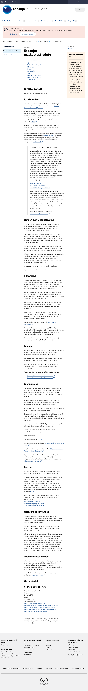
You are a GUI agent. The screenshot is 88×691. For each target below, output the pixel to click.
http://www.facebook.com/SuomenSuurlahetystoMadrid (41, 605)
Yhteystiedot (31, 79)
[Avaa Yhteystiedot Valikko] (76, 21)
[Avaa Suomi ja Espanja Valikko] (52, 21)
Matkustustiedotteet (10, 51)
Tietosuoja (39, 668)
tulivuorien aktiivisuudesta (32, 461)
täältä (33, 122)
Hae (83, 9)
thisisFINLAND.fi (72, 649)
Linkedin (48, 647)
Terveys (29, 73)
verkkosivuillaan (48, 135)
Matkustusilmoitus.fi (74, 652)
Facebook (49, 643)
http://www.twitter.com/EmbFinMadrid (35, 611)
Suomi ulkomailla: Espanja (23, 41)
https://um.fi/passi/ (38, 575)
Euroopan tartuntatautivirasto (33, 506)
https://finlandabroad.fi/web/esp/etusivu (36, 603)
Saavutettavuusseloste (61, 668)
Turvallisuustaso (32, 61)
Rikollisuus (30, 67)
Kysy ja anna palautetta (78, 668)
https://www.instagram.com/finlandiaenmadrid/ (38, 607)
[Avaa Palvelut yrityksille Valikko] (38, 21)
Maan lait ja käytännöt (34, 75)
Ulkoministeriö (72, 645)
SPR (40, 439)
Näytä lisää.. (13, 34)
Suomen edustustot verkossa (11, 668)
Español (84, 2)
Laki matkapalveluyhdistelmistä (40, 188)
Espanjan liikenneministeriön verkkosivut (40, 376)
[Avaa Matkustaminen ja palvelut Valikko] (24, 21)
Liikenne (29, 69)
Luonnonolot (31, 71)
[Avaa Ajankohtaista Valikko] (65, 21)
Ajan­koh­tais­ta (44, 41)
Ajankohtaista (31, 63)
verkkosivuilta (37, 142)
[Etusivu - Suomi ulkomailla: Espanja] (7, 9)
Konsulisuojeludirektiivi (37, 186)
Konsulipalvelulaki (35, 183)
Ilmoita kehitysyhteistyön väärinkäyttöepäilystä (75, 655)
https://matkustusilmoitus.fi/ (39, 214)
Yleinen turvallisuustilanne (35, 65)
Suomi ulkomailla (7, 41)
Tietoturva (49, 668)
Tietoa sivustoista (28, 668)
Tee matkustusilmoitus (27, 34)
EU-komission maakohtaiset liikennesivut (40, 378)
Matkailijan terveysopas (31, 501)
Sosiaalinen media (9, 55)
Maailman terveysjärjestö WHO (33, 504)
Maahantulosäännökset (34, 77)
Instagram (49, 645)
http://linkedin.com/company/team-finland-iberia (39, 609)
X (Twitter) (49, 650)
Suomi (35, 41)
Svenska (77, 2)
